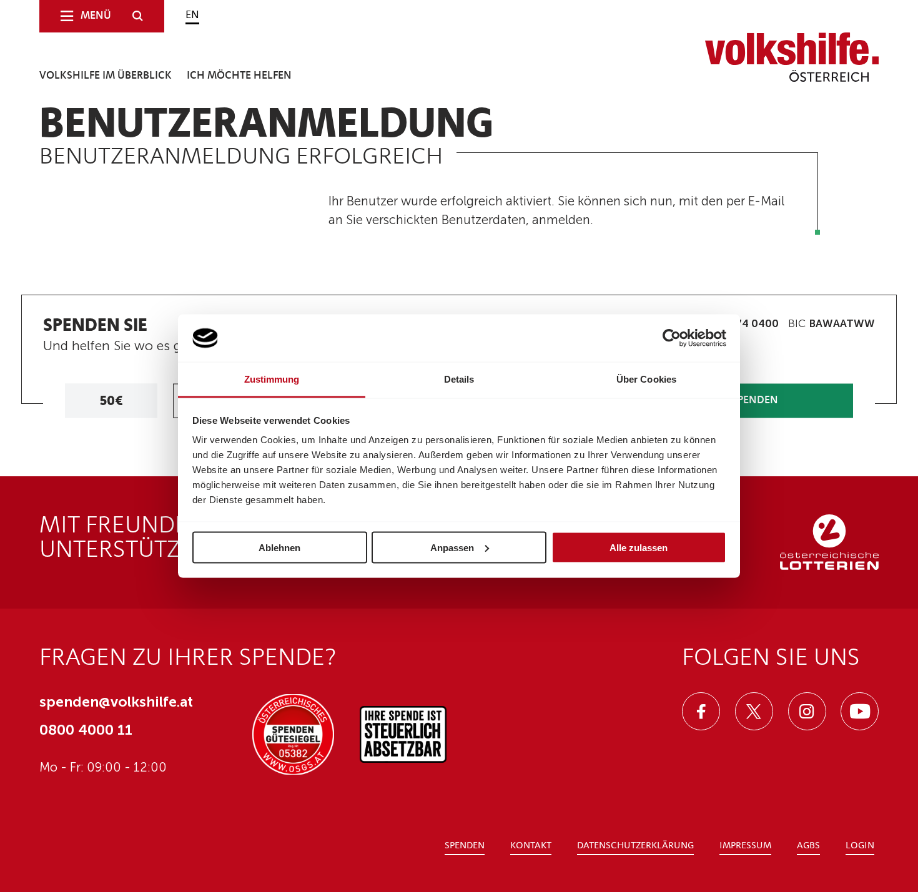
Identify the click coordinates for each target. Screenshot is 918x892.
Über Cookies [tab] (646, 379)
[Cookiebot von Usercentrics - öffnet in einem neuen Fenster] (671, 338)
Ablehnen (279, 547)
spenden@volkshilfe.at (116, 701)
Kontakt (530, 846)
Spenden (465, 846)
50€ (111, 400)
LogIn (860, 846)
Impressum (745, 846)
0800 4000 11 (85, 729)
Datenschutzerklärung (635, 846)
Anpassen (452, 547)
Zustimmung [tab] (272, 379)
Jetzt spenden (740, 400)
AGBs (808, 846)
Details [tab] (459, 379)
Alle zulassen (639, 547)
